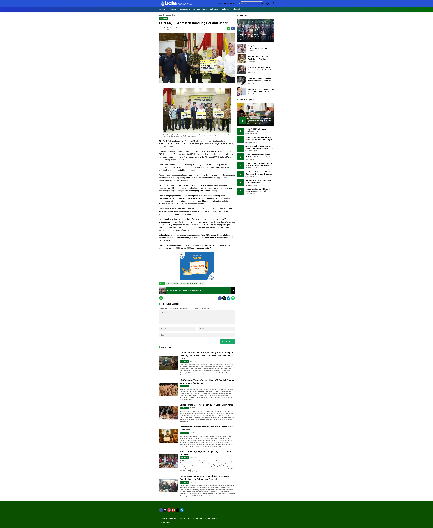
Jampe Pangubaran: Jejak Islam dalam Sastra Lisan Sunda (206, 405)
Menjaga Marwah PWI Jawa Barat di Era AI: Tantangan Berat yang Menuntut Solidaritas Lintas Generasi (261, 90)
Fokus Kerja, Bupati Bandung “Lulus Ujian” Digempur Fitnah (258, 182)
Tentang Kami (197, 518)
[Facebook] (220, 298)
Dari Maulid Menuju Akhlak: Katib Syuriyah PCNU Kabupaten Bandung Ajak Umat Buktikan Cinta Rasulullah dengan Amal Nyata (207, 355)
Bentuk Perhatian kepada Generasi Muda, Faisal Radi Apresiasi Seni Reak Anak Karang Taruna (259, 156)
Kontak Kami (184, 518)
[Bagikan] (233, 28)
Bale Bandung (163, 18)
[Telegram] (228, 298)
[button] (261, 3)
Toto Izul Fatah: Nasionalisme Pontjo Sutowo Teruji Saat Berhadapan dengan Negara (258, 58)
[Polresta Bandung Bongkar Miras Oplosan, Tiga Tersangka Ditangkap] (168, 461)
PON (203, 283)
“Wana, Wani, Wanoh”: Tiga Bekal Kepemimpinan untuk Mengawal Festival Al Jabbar (259, 80)
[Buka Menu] (272, 3)
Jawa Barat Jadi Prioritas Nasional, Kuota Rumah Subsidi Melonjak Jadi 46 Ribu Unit (259, 147)
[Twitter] (224, 298)
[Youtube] (173, 510)
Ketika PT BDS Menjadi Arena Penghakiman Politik (256, 130)
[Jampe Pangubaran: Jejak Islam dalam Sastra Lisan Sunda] (168, 413)
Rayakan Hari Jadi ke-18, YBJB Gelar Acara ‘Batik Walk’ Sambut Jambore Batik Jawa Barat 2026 (259, 69)
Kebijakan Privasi (211, 518)
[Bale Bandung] (176, 3)
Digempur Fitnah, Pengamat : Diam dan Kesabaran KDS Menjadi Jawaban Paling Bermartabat (259, 164)
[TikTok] (177, 510)
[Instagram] (169, 510)
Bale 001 (166, 28)
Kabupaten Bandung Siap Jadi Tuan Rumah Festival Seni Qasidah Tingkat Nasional (258, 139)
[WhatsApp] (233, 298)
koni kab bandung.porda (189, 283)
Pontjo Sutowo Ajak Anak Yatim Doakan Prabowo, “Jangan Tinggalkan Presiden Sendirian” (259, 47)
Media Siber (172, 518)
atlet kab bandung (172, 283)
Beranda (162, 518)
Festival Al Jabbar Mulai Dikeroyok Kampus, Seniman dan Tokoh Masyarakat (257, 190)
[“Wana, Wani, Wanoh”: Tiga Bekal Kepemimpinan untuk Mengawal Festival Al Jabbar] (241, 80)
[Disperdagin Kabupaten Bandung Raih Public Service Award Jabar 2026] (168, 436)
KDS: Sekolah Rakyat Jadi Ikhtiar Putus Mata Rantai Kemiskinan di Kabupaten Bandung (259, 173)
